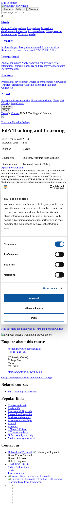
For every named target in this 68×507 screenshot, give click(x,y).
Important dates (9, 34)
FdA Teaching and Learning (22, 391)
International (10, 56)
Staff (6, 110)
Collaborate (7, 87)
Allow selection (34, 307)
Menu (20, 9)
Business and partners (19, 417)
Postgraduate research (30, 47)
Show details (49, 288)
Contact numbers (18, 432)
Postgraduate (33, 28)
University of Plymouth (20, 452)
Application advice (11, 62)
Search (8, 9)
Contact (20, 103)
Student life (21, 31)
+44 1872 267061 (17, 351)
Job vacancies (16, 473)
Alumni (48, 100)
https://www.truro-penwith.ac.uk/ (25, 371)
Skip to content (9, 2)
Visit (62, 100)
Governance (37, 100)
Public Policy (49, 50)
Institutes (6, 47)
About (5, 94)
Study (5, 22)
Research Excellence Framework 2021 (21, 50)
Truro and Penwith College (15, 122)
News (56, 100)
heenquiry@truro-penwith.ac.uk (24, 348)
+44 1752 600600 (18, 464)
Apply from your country (34, 62)
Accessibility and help (20, 435)
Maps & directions (18, 467)
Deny (34, 317)
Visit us (13, 470)
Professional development (14, 81)
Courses (5, 28)
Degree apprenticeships (41, 81)
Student (7, 106)
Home (4, 113)
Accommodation (36, 31)
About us (12, 426)
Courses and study (17, 405)
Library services (54, 31)
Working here (8, 103)
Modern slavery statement (21, 438)
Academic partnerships (36, 84)
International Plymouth (20, 411)
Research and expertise (20, 414)
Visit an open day (27, 34)
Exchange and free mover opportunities (44, 65)
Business (7, 75)
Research (7, 40)
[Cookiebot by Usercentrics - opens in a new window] (49, 187)
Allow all (34, 298)
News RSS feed (17, 429)
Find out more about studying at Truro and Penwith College (32, 328)
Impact (14, 47)
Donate (52, 84)
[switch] (59, 254)
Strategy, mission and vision (15, 100)
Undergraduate (18, 28)
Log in (33, 9)
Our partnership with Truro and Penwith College (26, 377)
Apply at (12, 167)
